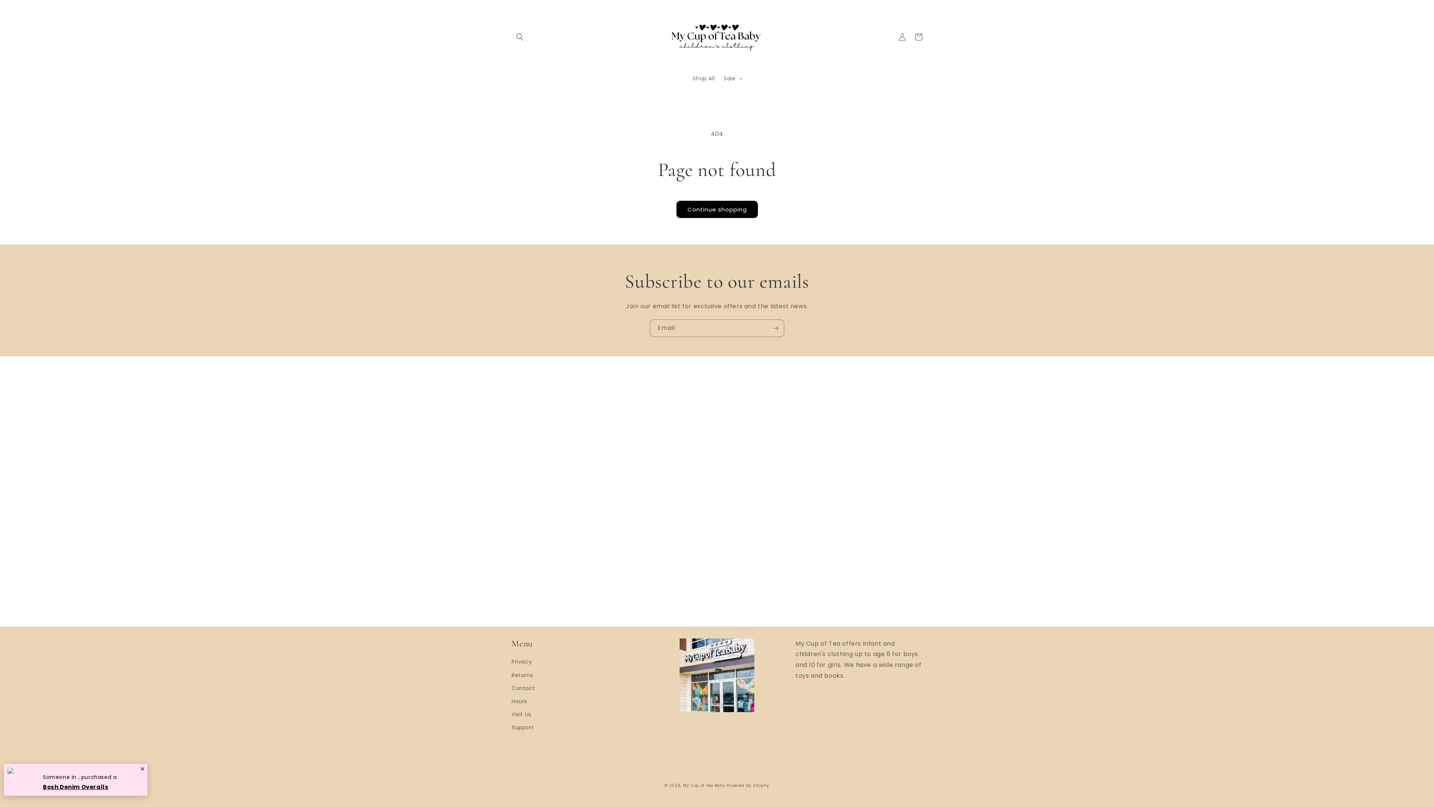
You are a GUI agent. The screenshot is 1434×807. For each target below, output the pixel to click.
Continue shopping (717, 209)
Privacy (522, 661)
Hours (519, 701)
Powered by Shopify (748, 785)
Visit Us (521, 714)
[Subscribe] (775, 328)
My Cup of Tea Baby (704, 785)
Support (523, 727)
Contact (523, 688)
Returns (522, 675)
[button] (520, 37)
